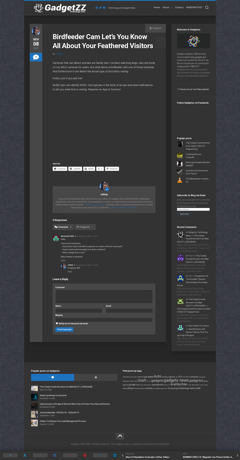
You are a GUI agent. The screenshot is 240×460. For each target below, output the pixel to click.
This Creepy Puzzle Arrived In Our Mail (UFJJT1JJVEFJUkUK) (192, 239)
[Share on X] (15, 455)
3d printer (133, 377)
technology (173, 388)
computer (193, 377)
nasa (206, 385)
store (162, 388)
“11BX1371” (194, 66)
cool (136, 381)
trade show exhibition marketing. (123, 207)
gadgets (157, 380)
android (140, 377)
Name (58, 306)
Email (109, 306)
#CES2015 (126, 377)
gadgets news (176, 380)
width (198, 388)
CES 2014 (185, 377)
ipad (154, 384)
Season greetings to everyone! (53, 395)
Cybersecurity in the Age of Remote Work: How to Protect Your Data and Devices (75, 404)
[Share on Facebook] (45, 455)
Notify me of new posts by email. (73, 323)
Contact (179, 7)
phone (130, 388)
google (132, 384)
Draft (142, 380)
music (201, 385)
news (125, 388)
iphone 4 (167, 385)
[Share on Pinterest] (75, 455)
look (189, 385)
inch (141, 385)
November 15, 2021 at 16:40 (87, 265)
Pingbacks (86, 227)
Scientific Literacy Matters (94, 205)
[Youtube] (104, 7)
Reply (63, 260)
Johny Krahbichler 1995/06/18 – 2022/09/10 (59, 412)
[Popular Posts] (95, 377)
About (166, 7)
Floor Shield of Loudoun (198, 326)
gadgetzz (196, 380)
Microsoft (195, 385)
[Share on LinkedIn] (105, 455)
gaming (126, 385)
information (147, 385)
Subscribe (184, 214)
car (176, 377)
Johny (59, 53)
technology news (186, 388)
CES (180, 377)
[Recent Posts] (52, 377)
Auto (157, 376)
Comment (60, 287)
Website (59, 315)
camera (165, 377)
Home (157, 7)
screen (149, 388)
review (136, 388)
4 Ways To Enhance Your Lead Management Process (63, 421)
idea (137, 385)
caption (171, 377)
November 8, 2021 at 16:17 (87, 236)
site (154, 388)
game (206, 381)
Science (142, 388)
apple (150, 376)
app (145, 377)
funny (149, 381)
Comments (64, 227)
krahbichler (179, 384)
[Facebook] (97, 7)
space (158, 388)
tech (166, 388)
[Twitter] (100, 7)
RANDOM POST (194, 7)
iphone (159, 384)
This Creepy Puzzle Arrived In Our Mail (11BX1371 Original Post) (198, 146)
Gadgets (157, 28)
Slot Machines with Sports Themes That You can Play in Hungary (192, 332)
